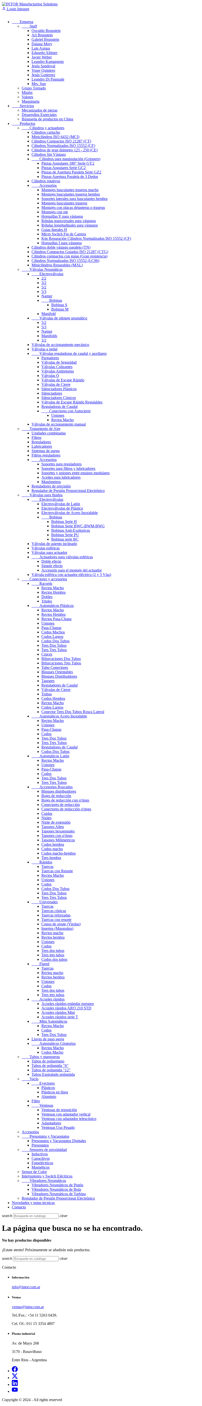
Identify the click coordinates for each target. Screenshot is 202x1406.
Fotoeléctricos (42, 1163)
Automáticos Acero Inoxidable (59, 716)
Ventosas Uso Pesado (58, 1127)
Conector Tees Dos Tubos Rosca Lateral (72, 712)
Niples (46, 818)
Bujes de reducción (56, 796)
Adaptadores (51, 1123)
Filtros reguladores (46, 455)
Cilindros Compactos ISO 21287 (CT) (61, 141)
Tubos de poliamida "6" (50, 1065)
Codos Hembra (53, 698)
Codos (46, 734)
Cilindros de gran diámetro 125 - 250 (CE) (65, 150)
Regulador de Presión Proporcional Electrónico (68, 490)
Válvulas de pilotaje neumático (59, 318)
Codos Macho (52, 1052)
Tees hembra (51, 858)
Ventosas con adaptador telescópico (68, 1119)
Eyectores (43, 1083)
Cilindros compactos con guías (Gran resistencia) (69, 256)
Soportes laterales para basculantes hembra (74, 199)
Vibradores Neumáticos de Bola (56, 1189)
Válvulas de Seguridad (59, 362)
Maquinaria (30, 101)
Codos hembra (52, 844)
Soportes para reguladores (61, 464)
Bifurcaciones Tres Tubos (61, 663)
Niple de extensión (55, 822)
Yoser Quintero (43, 70)
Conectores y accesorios (44, 579)
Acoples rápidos (48, 999)
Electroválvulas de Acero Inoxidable (69, 513)
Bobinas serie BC (65, 539)
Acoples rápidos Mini (58, 1012)
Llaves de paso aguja (48, 1039)
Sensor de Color (34, 1172)
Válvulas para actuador (49, 552)
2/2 (43, 278)
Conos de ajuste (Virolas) (61, 924)
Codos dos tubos (54, 959)
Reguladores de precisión (51, 486)
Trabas (46, 694)
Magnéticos (41, 1167)
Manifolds (49, 336)
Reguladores (41, 442)
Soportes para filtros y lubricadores (68, 468)
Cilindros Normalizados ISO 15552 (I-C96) (65, 260)
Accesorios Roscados (52, 787)
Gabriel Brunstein (45, 39)
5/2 (43, 287)
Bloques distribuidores (58, 791)
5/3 (43, 291)
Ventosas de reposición (59, 1110)
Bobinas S (59, 305)
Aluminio (48, 1096)
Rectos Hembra (53, 592)
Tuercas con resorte (56, 920)
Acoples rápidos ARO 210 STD (66, 1008)
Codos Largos (52, 636)
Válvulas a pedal (44, 349)
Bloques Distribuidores (59, 676)
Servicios (23, 106)
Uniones (57, 415)
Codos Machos (53, 632)
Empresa (22, 22)
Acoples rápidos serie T (59, 1017)
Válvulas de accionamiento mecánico (60, 345)
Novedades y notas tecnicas (33, 1203)
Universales (45, 902)
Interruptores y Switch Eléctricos (47, 1176)
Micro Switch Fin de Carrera (63, 234)
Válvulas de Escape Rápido (62, 380)
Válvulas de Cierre (55, 384)
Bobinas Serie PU (65, 535)
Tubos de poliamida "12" (51, 1070)
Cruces (46, 654)
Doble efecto (51, 561)
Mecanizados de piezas (39, 110)
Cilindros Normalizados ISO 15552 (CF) (63, 145)
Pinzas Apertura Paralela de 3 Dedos (69, 176)
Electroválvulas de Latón (60, 504)
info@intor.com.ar (26, 1287)
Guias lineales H (54, 230)
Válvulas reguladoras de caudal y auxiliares (69, 353)
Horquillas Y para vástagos (62, 216)
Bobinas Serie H (64, 521)
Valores (27, 97)
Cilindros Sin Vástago (49, 154)
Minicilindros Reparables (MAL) (57, 265)
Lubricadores (42, 446)
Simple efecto (52, 566)
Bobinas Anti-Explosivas (70, 530)
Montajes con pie (54, 212)
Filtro (36, 1101)
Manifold (48, 314)
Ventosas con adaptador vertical (65, 1114)
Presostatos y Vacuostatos (45, 1136)
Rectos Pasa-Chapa (56, 619)
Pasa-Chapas (51, 628)
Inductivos (40, 1154)
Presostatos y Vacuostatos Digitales (59, 1141)
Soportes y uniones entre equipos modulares (75, 473)
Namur (46, 296)
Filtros (36, 437)
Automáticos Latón (50, 756)
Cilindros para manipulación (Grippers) (66, 159)
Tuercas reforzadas (55, 915)
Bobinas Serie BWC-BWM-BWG (78, 526)
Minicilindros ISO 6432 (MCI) (55, 137)
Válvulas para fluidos (42, 495)
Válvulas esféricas (46, 548)
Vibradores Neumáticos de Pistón (57, 1185)
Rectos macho (52, 933)
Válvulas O (50, 375)
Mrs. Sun (39, 84)
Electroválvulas (47, 274)
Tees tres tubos (52, 955)
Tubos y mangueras (41, 1057)
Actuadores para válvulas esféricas (62, 557)
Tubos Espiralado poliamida (53, 1074)
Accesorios (44, 185)
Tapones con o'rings (56, 835)
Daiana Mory (42, 44)
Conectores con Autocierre (66, 411)
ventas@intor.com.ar (28, 1307)
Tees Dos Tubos (54, 645)
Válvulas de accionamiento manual (59, 424)
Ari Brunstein (42, 35)
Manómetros (51, 482)
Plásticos (48, 1088)
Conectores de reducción (60, 805)
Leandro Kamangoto (48, 61)
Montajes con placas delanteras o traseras (73, 207)
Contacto (19, 1207)
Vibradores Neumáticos (44, 1180)
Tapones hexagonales (58, 831)
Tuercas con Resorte (57, 871)
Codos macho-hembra (58, 853)
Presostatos (40, 1145)
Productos (23, 123)
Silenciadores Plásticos (59, 389)
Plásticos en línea (54, 1092)
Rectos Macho (62, 420)
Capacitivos (41, 1158)
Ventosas (42, 1105)
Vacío (30, 1079)
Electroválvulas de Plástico (62, 508)
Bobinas (51, 300)
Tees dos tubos (52, 950)
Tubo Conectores (54, 667)
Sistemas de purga (46, 451)
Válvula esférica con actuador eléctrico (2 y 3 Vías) (71, 575)
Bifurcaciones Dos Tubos (61, 659)
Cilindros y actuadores (43, 128)
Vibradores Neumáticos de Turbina (59, 1194)
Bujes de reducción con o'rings (65, 800)
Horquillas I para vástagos (61, 243)
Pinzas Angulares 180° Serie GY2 (67, 163)
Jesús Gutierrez (43, 75)
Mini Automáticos (49, 1021)
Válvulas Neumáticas (42, 269)
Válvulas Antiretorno (57, 371)
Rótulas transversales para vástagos (68, 221)
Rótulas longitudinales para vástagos (69, 225)
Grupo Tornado (34, 88)
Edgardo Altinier (44, 53)
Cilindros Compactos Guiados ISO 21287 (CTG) (70, 252)
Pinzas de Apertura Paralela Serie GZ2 (71, 172)
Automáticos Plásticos (53, 605)
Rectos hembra (53, 937)
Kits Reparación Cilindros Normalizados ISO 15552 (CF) (86, 238)
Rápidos (42, 862)
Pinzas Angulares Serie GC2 (63, 168)
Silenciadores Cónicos (58, 398)
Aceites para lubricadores (61, 477)
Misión (27, 92)
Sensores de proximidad (44, 1150)
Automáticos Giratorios (54, 1043)
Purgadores (50, 358)
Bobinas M (59, 309)
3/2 (43, 283)
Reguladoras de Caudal (59, 406)
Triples (46, 601)
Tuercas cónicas (53, 911)
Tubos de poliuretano (48, 1061)
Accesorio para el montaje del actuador (71, 570)
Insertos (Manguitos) (57, 928)
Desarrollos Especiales (39, 115)
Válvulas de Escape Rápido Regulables (71, 402)
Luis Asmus (41, 48)
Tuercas (47, 866)
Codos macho (52, 849)
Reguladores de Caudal (59, 685)
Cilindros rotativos (46, 181)
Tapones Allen (52, 827)
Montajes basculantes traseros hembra (70, 194)
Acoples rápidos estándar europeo (67, 1004)
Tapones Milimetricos (58, 840)
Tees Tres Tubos (54, 650)
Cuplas (46, 813)
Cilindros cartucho (46, 132)
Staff (29, 26)
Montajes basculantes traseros (64, 203)
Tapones (47, 681)
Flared (40, 964)
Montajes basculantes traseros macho (70, 190)
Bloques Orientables (57, 672)
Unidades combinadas (49, 433)
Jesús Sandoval (43, 66)
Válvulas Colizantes (56, 367)
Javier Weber (42, 57)
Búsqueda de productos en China (47, 119)
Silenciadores (51, 393)
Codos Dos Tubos (55, 641)
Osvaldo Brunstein (46, 31)
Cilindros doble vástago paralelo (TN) (61, 247)
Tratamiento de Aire (41, 429)
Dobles (46, 597)
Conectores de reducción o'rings (66, 809)
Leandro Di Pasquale (48, 79)
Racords (42, 583)
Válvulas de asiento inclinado (54, 544)
